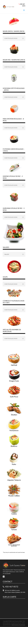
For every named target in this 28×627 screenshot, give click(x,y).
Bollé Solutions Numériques (18, 624)
